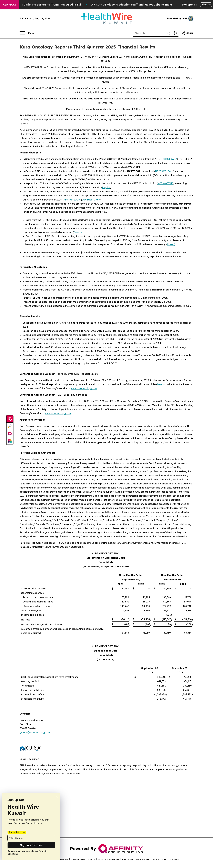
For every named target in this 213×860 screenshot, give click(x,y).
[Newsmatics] (10, 441)
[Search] (168, 33)
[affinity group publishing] (10, 433)
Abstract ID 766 (91, 199)
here (159, 384)
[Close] (56, 797)
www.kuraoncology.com (84, 388)
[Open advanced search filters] (175, 33)
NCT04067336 (165, 183)
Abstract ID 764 (72, 199)
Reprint (106, 187)
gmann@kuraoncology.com (35, 732)
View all (206, 4)
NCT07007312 (169, 159)
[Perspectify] (10, 426)
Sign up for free (31, 845)
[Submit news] (10, 419)
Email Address (17, 832)
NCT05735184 (163, 171)
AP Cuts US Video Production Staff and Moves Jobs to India (131, 4)
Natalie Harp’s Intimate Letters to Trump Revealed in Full (43, 4)
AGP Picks (9, 4)
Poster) (78, 232)
